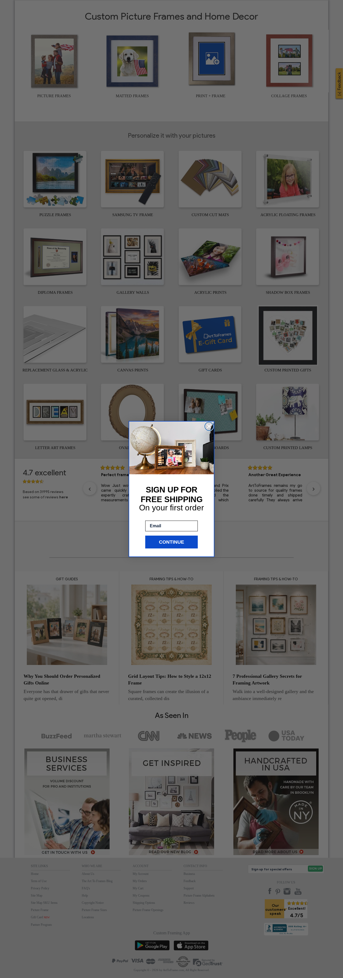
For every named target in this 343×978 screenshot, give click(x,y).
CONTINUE (171, 542)
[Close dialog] (209, 426)
